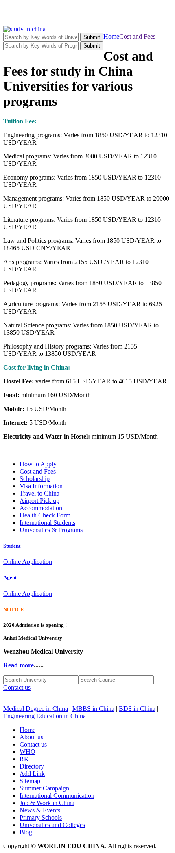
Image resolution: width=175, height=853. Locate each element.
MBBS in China (93, 708)
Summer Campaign (44, 788)
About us (31, 737)
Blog (26, 832)
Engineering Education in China (44, 715)
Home (111, 36)
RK (24, 759)
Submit (91, 37)
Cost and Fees (137, 36)
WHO (27, 751)
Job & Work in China (47, 802)
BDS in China (137, 708)
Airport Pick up (39, 500)
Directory (32, 766)
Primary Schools (41, 817)
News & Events (40, 810)
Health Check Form (45, 515)
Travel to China (39, 493)
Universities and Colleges (52, 824)
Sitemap (30, 780)
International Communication (57, 795)
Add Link (32, 773)
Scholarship (35, 478)
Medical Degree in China (35, 708)
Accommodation (41, 507)
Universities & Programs (51, 529)
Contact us (17, 687)
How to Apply (38, 464)
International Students (47, 522)
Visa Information (41, 486)
